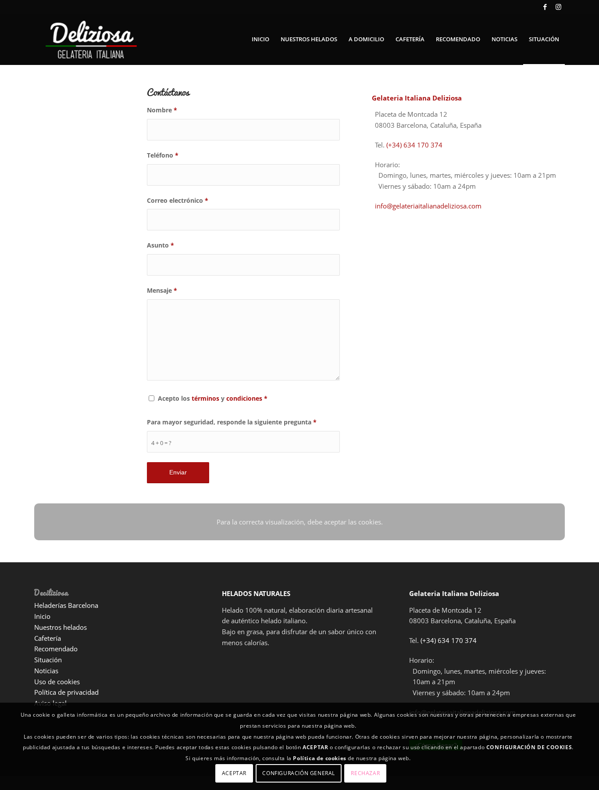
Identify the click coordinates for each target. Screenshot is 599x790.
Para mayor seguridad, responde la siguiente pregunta (232, 422)
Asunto (160, 245)
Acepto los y (212, 398)
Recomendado (56, 648)
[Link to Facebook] (544, 6)
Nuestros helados (60, 627)
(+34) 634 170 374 (414, 144)
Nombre (162, 110)
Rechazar (365, 773)
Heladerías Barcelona (66, 605)
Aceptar (234, 773)
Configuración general (298, 773)
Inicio (42, 616)
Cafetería (47, 638)
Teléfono (162, 155)
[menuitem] (260, 39)
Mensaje (162, 290)
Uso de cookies (57, 681)
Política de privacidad (66, 692)
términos (205, 398)
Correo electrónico (177, 200)
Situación (48, 659)
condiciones (244, 398)
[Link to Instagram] (558, 6)
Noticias (46, 670)
